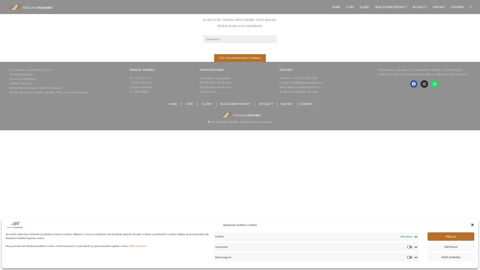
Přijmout (451, 236)
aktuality (266, 104)
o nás (190, 104)
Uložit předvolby (450, 257)
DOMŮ (173, 104)
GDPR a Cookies (137, 246)
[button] (472, 225)
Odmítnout (451, 247)
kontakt (287, 104)
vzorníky (305, 104)
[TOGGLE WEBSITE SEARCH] (471, 7)
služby (207, 104)
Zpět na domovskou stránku (240, 58)
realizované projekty (235, 104)
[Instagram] (424, 84)
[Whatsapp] (435, 84)
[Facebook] (414, 84)
